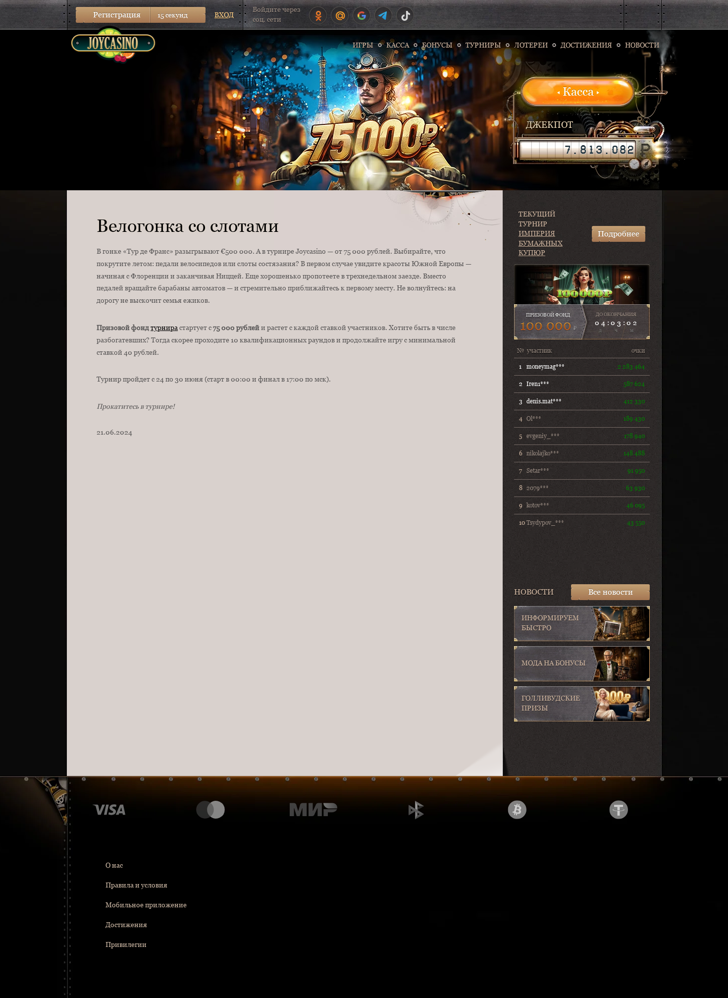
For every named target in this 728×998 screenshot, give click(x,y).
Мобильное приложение (146, 905)
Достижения (126, 925)
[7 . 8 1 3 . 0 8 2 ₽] (577, 150)
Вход (224, 15)
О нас (114, 865)
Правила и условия (136, 885)
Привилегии (126, 944)
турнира (164, 328)
